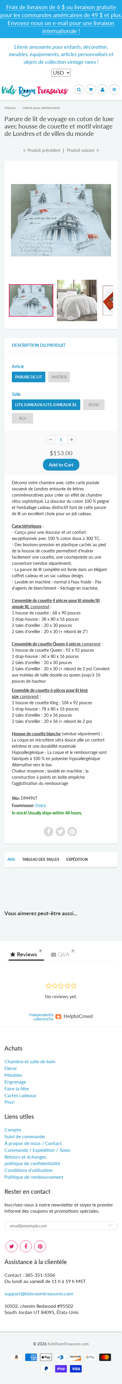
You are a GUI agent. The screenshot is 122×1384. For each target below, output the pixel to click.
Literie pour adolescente (41, 107)
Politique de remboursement (33, 1177)
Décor (10, 1068)
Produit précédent (43, 150)
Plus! (9, 1102)
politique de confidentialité (32, 1163)
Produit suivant (81, 150)
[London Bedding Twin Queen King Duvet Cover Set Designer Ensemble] (61, 220)
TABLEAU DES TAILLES (40, 859)
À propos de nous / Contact (33, 1143)
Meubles (13, 1075)
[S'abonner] (110, 1225)
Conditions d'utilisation (28, 1170)
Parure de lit (28, 377)
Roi (22, 418)
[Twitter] (11, 1246)
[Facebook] (26, 1246)
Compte (12, 1129)
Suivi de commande (24, 1136)
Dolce (40, 805)
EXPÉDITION (77, 859)
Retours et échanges (25, 1156)
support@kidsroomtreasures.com (38, 1293)
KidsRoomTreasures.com (68, 1343)
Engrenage (15, 1081)
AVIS (11, 859)
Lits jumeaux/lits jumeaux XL (46, 404)
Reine (94, 404)
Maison (10, 107)
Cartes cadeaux (20, 1095)
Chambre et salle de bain (29, 1061)
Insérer (59, 377)
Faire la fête (16, 1088)
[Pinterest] (40, 1246)
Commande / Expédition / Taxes (37, 1150)
